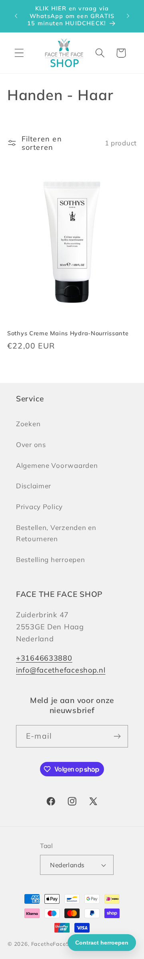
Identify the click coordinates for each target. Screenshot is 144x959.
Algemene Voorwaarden (57, 465)
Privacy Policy (39, 506)
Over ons (31, 444)
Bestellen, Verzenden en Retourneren (56, 533)
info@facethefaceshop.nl (61, 670)
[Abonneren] (117, 736)
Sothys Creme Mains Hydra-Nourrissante (68, 333)
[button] (19, 53)
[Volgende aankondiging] (128, 16)
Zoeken (28, 423)
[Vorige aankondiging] (16, 16)
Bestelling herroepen (50, 559)
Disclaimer (33, 486)
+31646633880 (44, 658)
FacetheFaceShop (55, 944)
